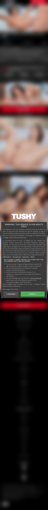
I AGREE (32, 294)
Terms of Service (35, 278)
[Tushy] (24, 217)
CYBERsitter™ (7, 257)
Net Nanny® (17, 257)
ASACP (32, 257)
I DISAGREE (11, 294)
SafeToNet (25, 257)
